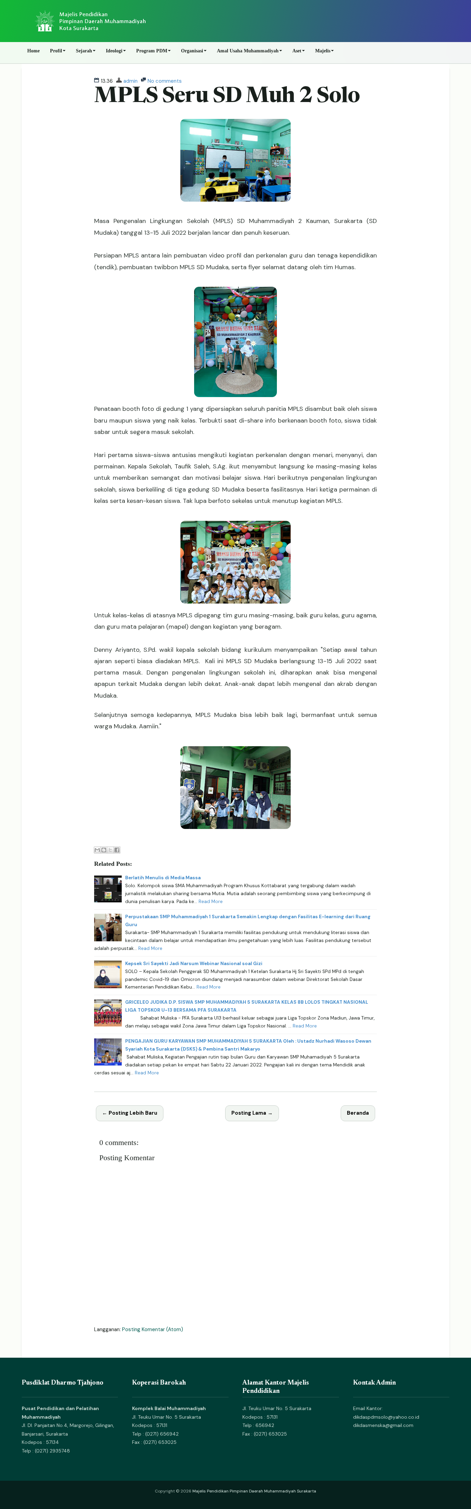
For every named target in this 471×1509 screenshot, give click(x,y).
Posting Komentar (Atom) (152, 1329)
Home (33, 50)
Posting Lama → (252, 1113)
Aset (296, 50)
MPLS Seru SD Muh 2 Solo (227, 97)
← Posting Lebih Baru (129, 1113)
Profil (56, 50)
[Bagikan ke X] (110, 850)
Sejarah (84, 50)
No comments (165, 81)
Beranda (358, 1113)
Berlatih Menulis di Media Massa (163, 878)
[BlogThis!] (103, 850)
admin (130, 81)
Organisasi (192, 50)
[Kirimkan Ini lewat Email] (97, 850)
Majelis (322, 50)
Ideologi (114, 50)
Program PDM (151, 50)
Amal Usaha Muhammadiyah (248, 50)
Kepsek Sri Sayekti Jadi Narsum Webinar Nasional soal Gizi (193, 963)
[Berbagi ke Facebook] (116, 850)
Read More (211, 901)
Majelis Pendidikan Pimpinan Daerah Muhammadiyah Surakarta (254, 1491)
